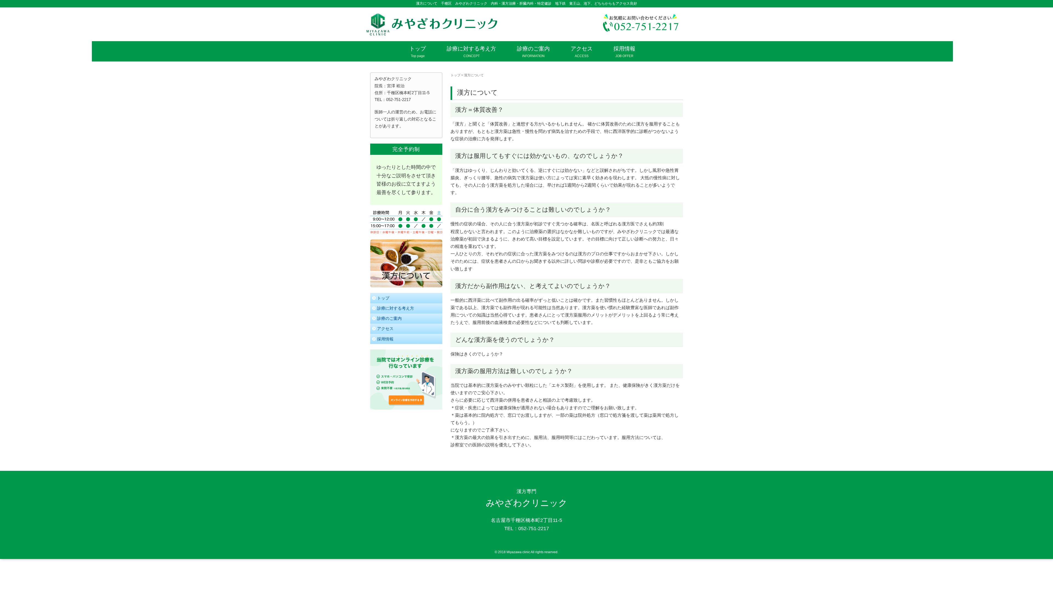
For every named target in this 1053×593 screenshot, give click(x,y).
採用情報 (385, 339)
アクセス (385, 328)
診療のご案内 (389, 318)
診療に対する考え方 (395, 308)
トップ (455, 75)
